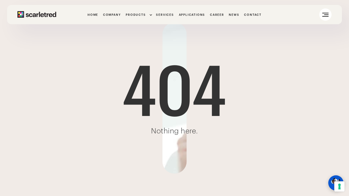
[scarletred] (36, 14)
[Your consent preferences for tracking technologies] (339, 186)
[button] (138, 15)
